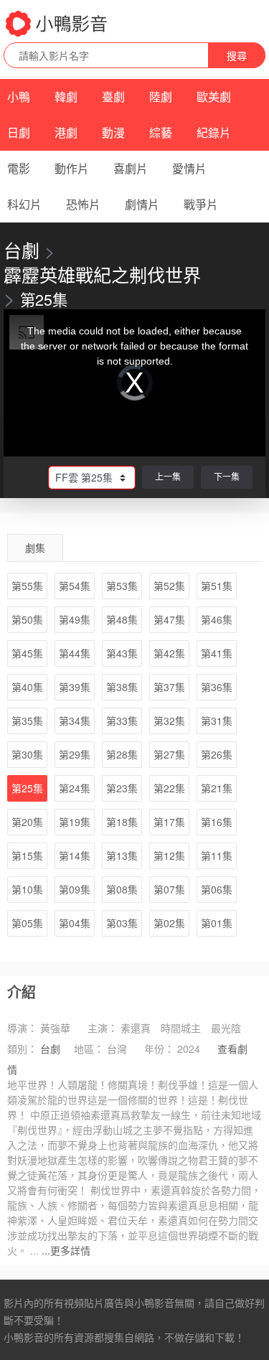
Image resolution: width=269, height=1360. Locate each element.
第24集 (74, 788)
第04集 (74, 923)
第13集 (122, 855)
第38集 (122, 687)
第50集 (27, 619)
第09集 (74, 889)
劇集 (35, 547)
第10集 (27, 889)
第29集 (74, 754)
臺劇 (113, 96)
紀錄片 (214, 132)
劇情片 (142, 204)
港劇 (66, 132)
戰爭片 (201, 204)
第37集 (169, 687)
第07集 (169, 889)
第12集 (169, 855)
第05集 (27, 923)
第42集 (169, 653)
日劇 (18, 132)
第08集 (122, 889)
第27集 (169, 754)
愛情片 (189, 168)
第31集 (216, 720)
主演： (103, 1028)
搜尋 (237, 55)
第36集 (216, 687)
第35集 (27, 720)
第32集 (169, 720)
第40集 (27, 687)
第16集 (216, 822)
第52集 (169, 585)
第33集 (122, 720)
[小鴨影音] (57, 24)
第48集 (122, 619)
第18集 (122, 822)
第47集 (169, 619)
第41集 (216, 653)
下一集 (227, 476)
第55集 (27, 585)
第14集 (74, 855)
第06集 (216, 889)
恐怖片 (83, 204)
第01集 (216, 923)
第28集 (122, 754)
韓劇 (66, 96)
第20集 (27, 822)
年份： (159, 1048)
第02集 (169, 923)
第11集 (216, 855)
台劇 (21, 250)
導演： (22, 1028)
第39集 (74, 687)
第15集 (27, 855)
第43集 (122, 653)
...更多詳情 (66, 1250)
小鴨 (18, 96)
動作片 (72, 168)
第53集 (122, 585)
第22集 (169, 788)
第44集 (74, 653)
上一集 (168, 476)
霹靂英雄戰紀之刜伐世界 (102, 274)
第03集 (122, 923)
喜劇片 (130, 168)
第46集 (216, 619)
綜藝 (160, 132)
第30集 (27, 754)
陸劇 (160, 96)
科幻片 (24, 204)
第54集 (74, 585)
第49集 (74, 619)
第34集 (74, 720)
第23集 (122, 788)
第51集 (216, 585)
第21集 (216, 788)
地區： (89, 1048)
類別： (22, 1048)
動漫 (113, 132)
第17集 (169, 822)
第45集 (27, 653)
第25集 (27, 788)
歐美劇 (214, 96)
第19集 (74, 822)
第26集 (216, 754)
